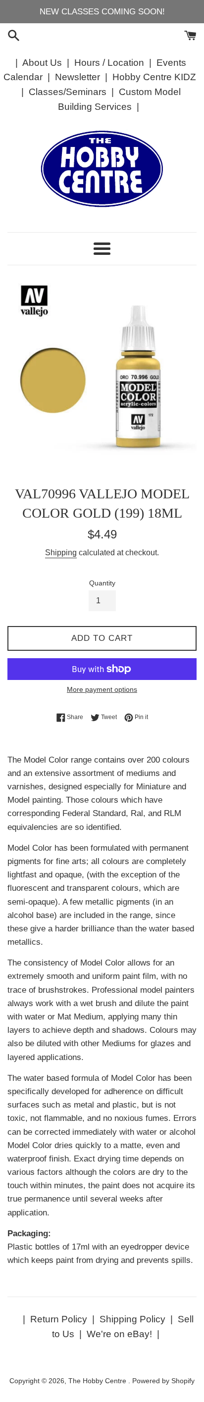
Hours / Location (109, 62)
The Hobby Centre (98, 1381)
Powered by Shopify (163, 1381)
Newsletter (77, 77)
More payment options (102, 689)
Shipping (61, 552)
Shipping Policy (132, 1319)
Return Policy (58, 1319)
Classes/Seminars (67, 92)
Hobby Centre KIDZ (154, 77)
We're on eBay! (119, 1334)
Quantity (102, 583)
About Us (42, 62)
